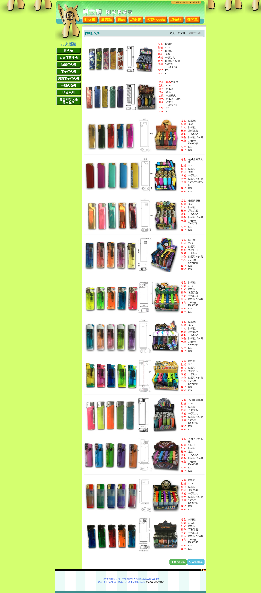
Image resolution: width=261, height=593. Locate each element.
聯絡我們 (185, 2)
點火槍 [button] (68, 50)
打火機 (181, 33)
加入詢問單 (179, 562)
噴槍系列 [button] (69, 92)
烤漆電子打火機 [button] (68, 78)
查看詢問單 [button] (197, 562)
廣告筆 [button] (106, 19)
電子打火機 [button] (68, 71)
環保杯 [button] (176, 19)
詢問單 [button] (192, 19)
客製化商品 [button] (156, 19)
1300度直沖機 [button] (69, 57)
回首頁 (176, 2)
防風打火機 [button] (68, 64)
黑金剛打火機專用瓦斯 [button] (69, 101)
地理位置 (195, 2)
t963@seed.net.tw (155, 582)
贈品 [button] (121, 19)
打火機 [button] (90, 19)
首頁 (172, 33)
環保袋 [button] (135, 19)
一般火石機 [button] (68, 85)
